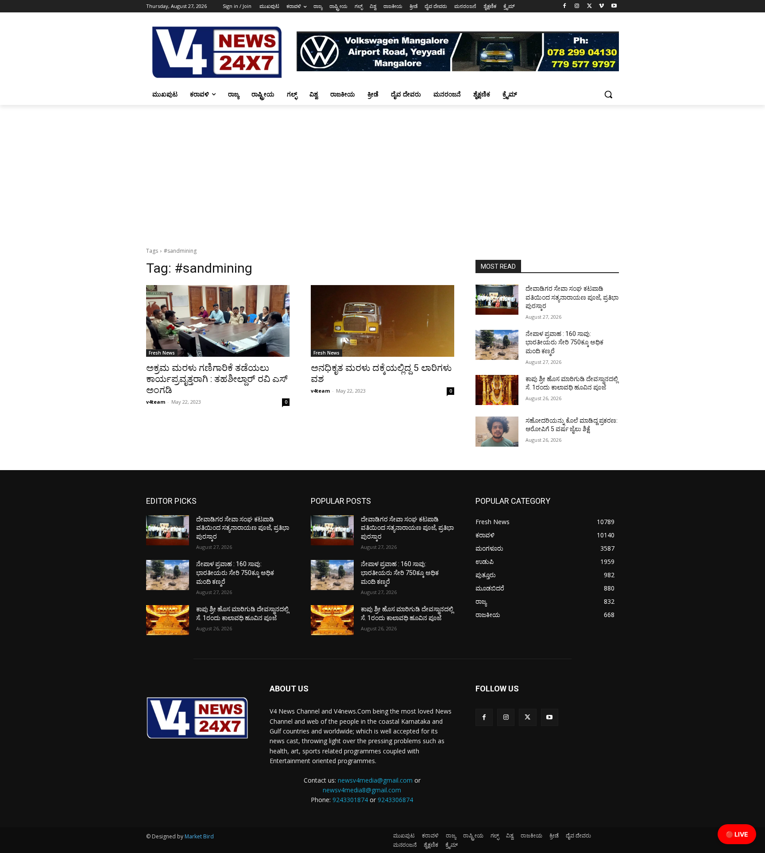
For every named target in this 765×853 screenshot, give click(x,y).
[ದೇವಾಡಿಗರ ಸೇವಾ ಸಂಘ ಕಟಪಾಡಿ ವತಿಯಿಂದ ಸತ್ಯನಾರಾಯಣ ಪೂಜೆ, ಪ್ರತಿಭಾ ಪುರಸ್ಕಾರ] (496, 300)
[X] (589, 6)
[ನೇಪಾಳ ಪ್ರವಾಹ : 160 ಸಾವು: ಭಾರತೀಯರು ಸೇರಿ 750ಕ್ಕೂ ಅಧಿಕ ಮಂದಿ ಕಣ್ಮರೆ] (496, 345)
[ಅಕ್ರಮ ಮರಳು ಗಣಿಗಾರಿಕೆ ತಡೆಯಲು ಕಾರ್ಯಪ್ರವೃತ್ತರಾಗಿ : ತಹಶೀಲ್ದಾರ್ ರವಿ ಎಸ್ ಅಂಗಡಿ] (218, 321)
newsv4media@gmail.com (375, 780)
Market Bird (199, 836)
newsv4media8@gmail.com (362, 790)
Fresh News (162, 353)
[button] (608, 94)
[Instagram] (577, 6)
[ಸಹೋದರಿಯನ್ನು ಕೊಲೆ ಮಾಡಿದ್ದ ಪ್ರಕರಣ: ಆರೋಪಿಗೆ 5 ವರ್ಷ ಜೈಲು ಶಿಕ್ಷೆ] (496, 432)
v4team (155, 401)
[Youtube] (614, 6)
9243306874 (395, 799)
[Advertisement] (382, 171)
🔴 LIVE (737, 834)
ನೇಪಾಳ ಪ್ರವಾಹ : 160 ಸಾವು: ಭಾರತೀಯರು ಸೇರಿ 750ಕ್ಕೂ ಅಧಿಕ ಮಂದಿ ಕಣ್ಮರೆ (564, 342)
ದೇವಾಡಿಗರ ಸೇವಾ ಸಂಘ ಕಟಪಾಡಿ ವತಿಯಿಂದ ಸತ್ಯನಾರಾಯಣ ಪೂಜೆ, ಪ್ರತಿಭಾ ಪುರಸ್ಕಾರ (571, 297)
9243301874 (350, 799)
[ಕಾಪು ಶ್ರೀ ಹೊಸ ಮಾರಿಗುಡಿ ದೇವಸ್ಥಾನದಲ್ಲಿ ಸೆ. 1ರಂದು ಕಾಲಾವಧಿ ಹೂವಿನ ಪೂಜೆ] (496, 390)
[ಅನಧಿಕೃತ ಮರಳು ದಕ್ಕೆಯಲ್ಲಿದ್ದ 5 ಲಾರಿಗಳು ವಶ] (382, 321)
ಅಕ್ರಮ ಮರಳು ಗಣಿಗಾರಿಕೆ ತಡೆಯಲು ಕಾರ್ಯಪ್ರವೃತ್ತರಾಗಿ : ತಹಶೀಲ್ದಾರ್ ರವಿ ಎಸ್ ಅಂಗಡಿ (217, 379)
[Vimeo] (601, 6)
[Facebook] (565, 6)
